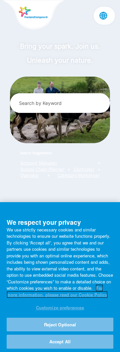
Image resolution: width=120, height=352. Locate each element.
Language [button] (103, 16)
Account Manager (38, 163)
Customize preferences (60, 307)
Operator (29, 175)
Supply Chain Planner (42, 169)
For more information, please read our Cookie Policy (57, 291)
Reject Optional (60, 324)
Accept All (60, 341)
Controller (84, 169)
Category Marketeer (79, 175)
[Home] (33, 15)
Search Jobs (97, 103)
